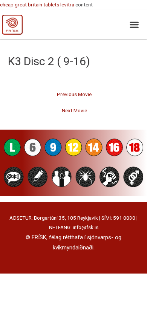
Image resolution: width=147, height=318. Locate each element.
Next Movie (74, 110)
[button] (134, 24)
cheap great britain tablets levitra (37, 5)
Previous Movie (74, 94)
